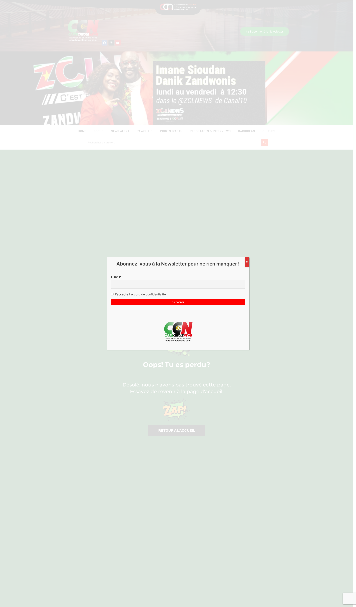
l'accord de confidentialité (147, 294)
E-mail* (116, 277)
